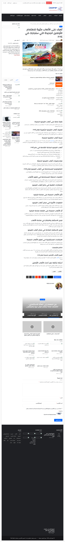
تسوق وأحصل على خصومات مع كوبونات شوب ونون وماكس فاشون (49, 530)
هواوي (14, 442)
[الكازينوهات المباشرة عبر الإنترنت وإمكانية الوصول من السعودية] (58, 79)
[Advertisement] (11, 67)
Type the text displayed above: (50, 414)
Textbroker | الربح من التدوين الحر (48, 98)
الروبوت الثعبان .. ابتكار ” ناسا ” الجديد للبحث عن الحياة (44, 103)
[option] (42, 305)
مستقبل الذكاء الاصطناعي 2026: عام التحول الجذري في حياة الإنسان (41, 89)
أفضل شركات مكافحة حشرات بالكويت (56, 351)
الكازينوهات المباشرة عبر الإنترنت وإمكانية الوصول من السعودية (34, 2)
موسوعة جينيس (12, 440)
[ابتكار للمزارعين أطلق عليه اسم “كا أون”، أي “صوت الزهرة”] (26, 440)
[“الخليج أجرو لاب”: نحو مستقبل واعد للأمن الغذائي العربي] (58, 480)
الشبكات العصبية (13, 436)
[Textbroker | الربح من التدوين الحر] (58, 99)
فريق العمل (9, 2)
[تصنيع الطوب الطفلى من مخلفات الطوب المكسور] (29, 360)
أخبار (57, 23)
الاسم (61, 397)
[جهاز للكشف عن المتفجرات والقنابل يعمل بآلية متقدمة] (32, 434)
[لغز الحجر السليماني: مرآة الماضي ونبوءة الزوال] (16, 119)
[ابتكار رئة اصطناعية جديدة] (39, 434)
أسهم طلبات (52, 83)
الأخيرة (11, 80)
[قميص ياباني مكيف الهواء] (39, 439)
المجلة (40, 15)
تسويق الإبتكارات (20, 15)
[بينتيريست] (39, 277)
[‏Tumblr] (42, 277)
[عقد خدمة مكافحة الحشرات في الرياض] (42, 346)
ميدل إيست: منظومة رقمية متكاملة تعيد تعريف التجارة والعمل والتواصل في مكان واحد (7, 125)
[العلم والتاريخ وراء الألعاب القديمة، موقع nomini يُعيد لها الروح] (56, 362)
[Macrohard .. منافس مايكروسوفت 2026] (58, 113)
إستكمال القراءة (17, 54)
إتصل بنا (4, 2)
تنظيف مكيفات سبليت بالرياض (42, 366)
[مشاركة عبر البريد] (30, 277)
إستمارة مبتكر (26, 15)
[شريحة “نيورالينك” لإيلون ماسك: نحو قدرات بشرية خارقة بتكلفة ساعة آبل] (29, 346)
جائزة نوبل (7, 436)
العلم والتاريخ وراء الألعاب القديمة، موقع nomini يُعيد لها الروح (56, 371)
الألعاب (59, 271)
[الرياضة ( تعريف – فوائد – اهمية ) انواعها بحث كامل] (16, 97)
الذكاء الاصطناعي (6, 433)
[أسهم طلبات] (58, 84)
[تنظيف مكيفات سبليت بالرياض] (42, 361)
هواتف (4, 440)
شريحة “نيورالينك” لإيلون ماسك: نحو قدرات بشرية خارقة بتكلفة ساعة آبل (29, 352)
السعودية (19, 436)
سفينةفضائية (19, 438)
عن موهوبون (15, 2)
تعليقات (5, 80)
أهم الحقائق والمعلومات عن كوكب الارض (11, 108)
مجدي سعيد (19, 440)
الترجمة (12, 433)
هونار (11, 442)
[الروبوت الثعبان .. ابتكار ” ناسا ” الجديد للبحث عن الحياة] (58, 106)
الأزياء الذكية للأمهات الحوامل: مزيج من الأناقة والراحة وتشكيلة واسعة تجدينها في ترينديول (7, 142)
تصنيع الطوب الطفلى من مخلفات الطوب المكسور (30, 365)
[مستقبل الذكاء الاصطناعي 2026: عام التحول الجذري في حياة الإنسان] (58, 92)
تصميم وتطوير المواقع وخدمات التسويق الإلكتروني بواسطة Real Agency (23, 538)
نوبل (7, 440)
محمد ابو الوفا (58, 40)
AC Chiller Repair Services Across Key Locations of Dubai (42, 305)
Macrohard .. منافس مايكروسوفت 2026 (46, 111)
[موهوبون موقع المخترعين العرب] (55, 9)
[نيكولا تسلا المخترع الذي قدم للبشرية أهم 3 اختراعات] (16, 103)
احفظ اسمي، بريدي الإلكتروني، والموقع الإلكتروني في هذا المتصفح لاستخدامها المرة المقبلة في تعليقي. (43, 408)
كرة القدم (5, 438)
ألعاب (20, 433)
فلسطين (10, 438)
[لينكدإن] (45, 277)
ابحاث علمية (33, 15)
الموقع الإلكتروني (39, 403)
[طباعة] (27, 277)
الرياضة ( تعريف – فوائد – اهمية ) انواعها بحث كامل (7, 97)
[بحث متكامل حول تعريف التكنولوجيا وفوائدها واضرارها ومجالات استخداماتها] (16, 86)
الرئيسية (60, 15)
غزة (14, 438)
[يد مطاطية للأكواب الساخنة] (26, 435)
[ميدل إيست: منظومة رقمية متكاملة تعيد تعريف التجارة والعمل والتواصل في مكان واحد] (7, 119)
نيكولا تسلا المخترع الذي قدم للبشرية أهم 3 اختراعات (7, 103)
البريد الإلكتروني (59, 403)
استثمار (44, 15)
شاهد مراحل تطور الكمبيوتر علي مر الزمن (12, 92)
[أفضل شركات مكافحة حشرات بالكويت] (56, 346)
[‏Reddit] (36, 277)
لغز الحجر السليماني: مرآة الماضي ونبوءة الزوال (16, 124)
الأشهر (17, 80)
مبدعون (50, 15)
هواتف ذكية (19, 442)
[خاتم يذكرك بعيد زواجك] (32, 441)
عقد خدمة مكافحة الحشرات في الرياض (43, 351)
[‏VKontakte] (33, 277)
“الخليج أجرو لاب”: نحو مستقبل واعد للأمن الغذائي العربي (49, 435)
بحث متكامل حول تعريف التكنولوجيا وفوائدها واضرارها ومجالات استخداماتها (7, 87)
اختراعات (56, 15)
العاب (53, 271)
